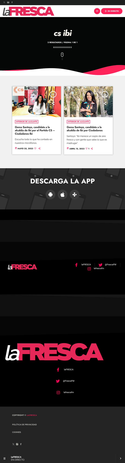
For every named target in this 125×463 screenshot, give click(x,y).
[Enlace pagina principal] (28, 11)
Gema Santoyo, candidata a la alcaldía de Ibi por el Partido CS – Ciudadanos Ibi (35, 130)
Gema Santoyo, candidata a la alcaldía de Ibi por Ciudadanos (85, 128)
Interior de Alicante (26, 121)
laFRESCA (31, 415)
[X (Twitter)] (4, 3)
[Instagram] (8, 3)
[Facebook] (12, 3)
